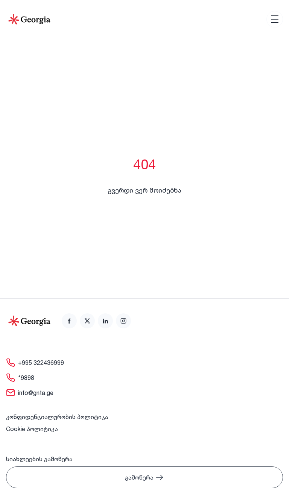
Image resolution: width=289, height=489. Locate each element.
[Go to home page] (29, 321)
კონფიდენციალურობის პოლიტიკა (57, 417)
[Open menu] (274, 19)
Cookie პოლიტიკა (32, 429)
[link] (69, 320)
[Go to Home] (29, 19)
